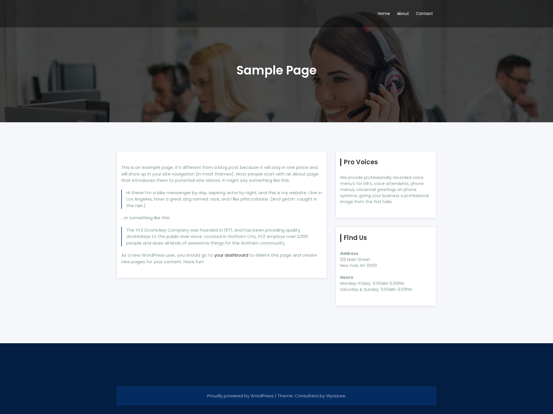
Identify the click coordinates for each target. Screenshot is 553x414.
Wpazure (335, 396)
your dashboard (231, 255)
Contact (424, 13)
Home (384, 13)
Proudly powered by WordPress (241, 396)
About (403, 13)
